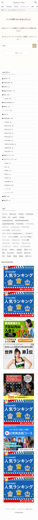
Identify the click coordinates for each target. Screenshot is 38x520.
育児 (3, 256)
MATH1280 (9, 137)
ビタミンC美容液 (13, 236)
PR (9, 217)
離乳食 (21, 256)
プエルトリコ (15, 240)
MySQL (8, 170)
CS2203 (8, 122)
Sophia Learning (10, 144)
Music (7, 106)
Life (6, 95)
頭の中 (7, 200)
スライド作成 (6, 230)
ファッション (6, 240)
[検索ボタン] (35, 2)
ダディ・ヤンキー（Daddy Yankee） (12, 233)
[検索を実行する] (34, 46)
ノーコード (9, 192)
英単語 (15, 256)
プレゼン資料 (25, 240)
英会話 (9, 256)
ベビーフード (15, 243)
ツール (7, 189)
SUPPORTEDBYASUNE (21, 220)
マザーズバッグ (26, 243)
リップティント (6, 246)
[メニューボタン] (2, 2)
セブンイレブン (16, 230)
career (7, 78)
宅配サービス (28, 249)
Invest (7, 86)
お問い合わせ (29, 509)
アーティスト (29, 224)
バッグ (4, 236)
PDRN (4, 217)
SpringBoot (9, 181)
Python (8, 174)
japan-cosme (9, 91)
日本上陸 (19, 253)
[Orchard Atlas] (19, 2)
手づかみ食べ (10, 253)
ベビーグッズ (6, 243)
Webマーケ (9, 155)
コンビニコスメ (15, 227)
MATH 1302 (9, 133)
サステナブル (25, 227)
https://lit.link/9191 (7, 262)
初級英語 (19, 249)
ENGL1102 (9, 129)
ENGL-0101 (9, 126)
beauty (8, 98)
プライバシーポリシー (11, 509)
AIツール (4, 214)
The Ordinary (20, 224)
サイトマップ (21, 509)
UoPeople (8, 118)
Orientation (9, 140)
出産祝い (12, 249)
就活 (3, 253)
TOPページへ (19, 53)
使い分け (4, 249)
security (8, 178)
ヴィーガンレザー (25, 246)
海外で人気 (27, 253)
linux (7, 167)
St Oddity (21, 217)
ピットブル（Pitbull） (26, 236)
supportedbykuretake (8, 224)
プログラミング (10, 159)
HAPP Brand (29, 214)
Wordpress (9, 185)
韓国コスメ (28, 256)
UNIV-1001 (9, 151)
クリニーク (5, 227)
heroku (8, 163)
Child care (8, 82)
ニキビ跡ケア (28, 233)
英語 (6, 196)
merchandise (9, 102)
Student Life (9, 148)
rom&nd (14, 217)
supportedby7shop (7, 220)
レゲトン (8, 110)
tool (6, 114)
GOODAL (21, 214)
